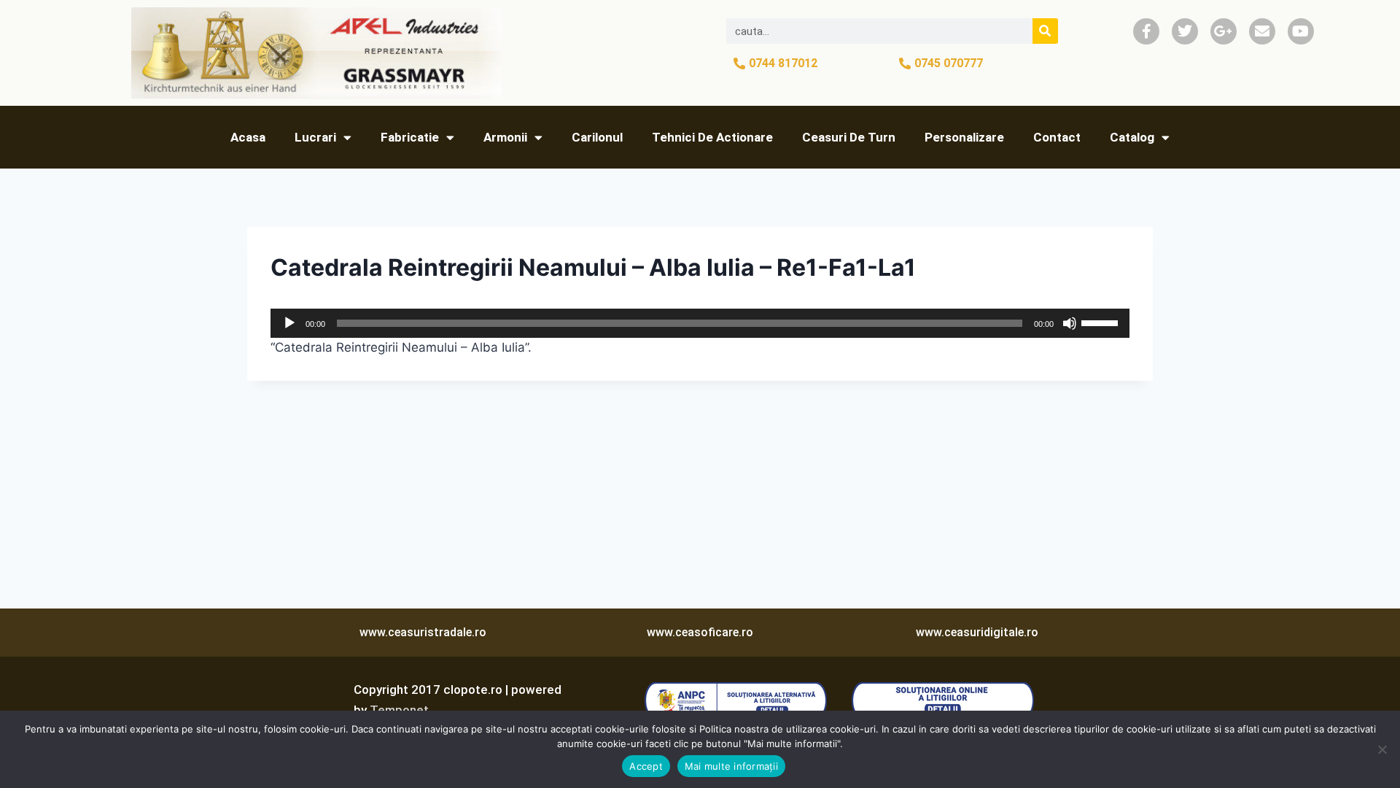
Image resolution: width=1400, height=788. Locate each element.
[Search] (1045, 31)
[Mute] (1069, 323)
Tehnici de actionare (712, 137)
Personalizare (964, 137)
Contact (1057, 137)
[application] (700, 323)
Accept (646, 766)
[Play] (289, 323)
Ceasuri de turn (848, 137)
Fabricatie (410, 137)
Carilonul (597, 137)
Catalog (1132, 137)
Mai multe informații (731, 766)
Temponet (399, 710)
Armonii (505, 137)
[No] (1381, 749)
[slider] (1101, 322)
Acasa (247, 137)
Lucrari (315, 137)
